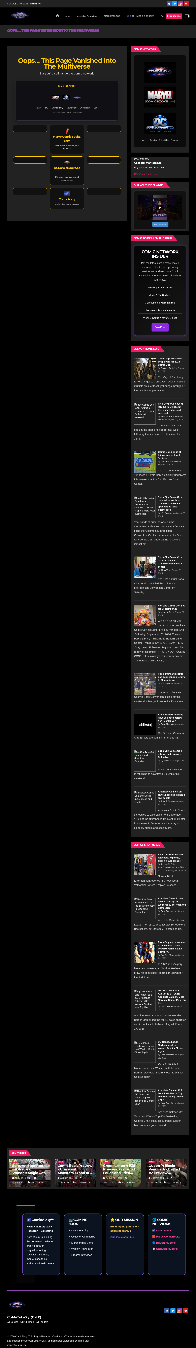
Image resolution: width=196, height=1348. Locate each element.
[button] (162, 16)
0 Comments (38, 1183)
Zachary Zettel (167, 368)
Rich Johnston (167, 911)
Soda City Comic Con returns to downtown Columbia (170, 754)
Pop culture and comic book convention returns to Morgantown (172, 677)
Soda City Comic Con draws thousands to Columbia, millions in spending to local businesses (170, 503)
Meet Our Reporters (87, 16)
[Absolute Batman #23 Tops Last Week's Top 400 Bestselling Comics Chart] (145, 1100)
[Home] (58, 16)
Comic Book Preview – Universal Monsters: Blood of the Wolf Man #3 (75, 1171)
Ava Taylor (166, 683)
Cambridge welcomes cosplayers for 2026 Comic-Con (170, 361)
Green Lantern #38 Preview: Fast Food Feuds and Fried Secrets (119, 1171)
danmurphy (166, 612)
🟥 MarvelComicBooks (166, 1236)
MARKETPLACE (112, 16)
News (15, 1162)
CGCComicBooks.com (145, 174)
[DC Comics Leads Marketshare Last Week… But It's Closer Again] (145, 1052)
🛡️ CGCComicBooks (165, 1248)
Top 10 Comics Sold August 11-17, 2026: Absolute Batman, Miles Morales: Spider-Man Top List (172, 996)
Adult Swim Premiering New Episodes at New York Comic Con (170, 717)
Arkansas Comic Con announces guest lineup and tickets (171, 794)
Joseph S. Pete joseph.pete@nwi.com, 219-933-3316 (171, 867)
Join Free (160, 327)
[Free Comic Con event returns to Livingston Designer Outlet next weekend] (145, 413)
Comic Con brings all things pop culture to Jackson (169, 455)
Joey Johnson (167, 801)
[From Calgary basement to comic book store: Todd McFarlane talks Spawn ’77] (145, 952)
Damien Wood (167, 955)
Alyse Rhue (166, 760)
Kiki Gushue (166, 513)
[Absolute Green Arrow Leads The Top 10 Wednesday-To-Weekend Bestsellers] (145, 908)
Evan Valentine (168, 724)
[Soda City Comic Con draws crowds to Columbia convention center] (145, 567)
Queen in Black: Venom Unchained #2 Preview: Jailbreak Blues (164, 1171)
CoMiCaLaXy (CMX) (24, 1317)
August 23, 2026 (23, 1178)
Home (67, 16)
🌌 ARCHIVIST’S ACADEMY (141, 16)
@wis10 (164, 570)
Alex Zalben (166, 1006)
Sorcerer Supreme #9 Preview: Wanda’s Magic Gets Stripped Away (29, 1171)
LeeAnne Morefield (169, 461)
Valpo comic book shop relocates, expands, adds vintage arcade (171, 857)
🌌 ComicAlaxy (161, 1230)
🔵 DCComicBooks (164, 1242)
